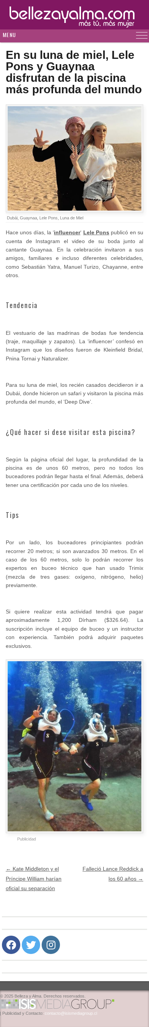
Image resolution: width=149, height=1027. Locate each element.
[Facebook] (11, 945)
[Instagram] (51, 945)
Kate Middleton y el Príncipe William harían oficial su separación (34, 878)
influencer (67, 232)
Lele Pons (48, 218)
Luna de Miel (71, 218)
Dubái (12, 218)
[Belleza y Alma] (74, 14)
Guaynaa (28, 218)
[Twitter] (31, 945)
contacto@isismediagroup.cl (71, 1013)
